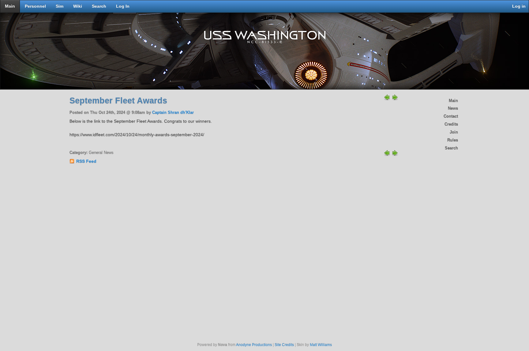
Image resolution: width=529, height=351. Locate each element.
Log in (519, 6)
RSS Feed (86, 161)
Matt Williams (321, 345)
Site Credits (284, 345)
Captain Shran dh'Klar (173, 112)
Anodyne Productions (254, 345)
